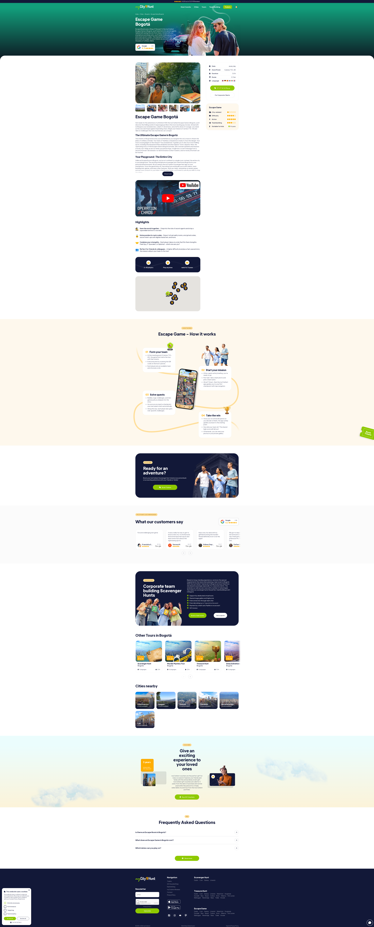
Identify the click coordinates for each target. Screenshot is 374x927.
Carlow (212, 896)
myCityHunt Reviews (173, 889)
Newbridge (205, 898)
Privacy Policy (147, 906)
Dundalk (196, 896)
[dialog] (16, 906)
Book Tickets (166, 487)
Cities (196, 7)
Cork (201, 880)
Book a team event (197, 615)
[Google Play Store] (173, 907)
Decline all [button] (23, 918)
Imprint (228, 926)
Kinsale (223, 898)
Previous (184, 553)
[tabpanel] (148, 264)
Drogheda (228, 894)
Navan (207, 896)
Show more (167, 174)
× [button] (29, 890)
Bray (202, 896)
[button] (16, 922)
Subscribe (147, 911)
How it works (186, 7)
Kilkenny (223, 896)
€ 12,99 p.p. (223, 88)
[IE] (236, 7)
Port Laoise (231, 896)
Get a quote (220, 615)
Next (190, 553)
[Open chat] (370, 923)
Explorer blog (171, 887)
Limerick (212, 880)
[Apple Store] (173, 902)
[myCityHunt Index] (146, 7)
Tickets (169, 881)
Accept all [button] (10, 918)
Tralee (217, 898)
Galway (206, 880)
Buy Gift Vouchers (188, 797)
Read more (21, 899)
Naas (212, 898)
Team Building (214, 7)
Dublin (196, 880)
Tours (204, 7)
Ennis (218, 896)
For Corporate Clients (222, 95)
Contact (169, 892)
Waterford (220, 894)
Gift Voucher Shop (173, 884)
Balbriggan (197, 898)
